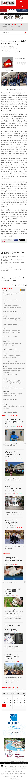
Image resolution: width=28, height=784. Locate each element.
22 (21, 703)
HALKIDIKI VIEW (13, 776)
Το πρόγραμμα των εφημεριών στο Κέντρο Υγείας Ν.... (13, 294)
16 (24, 700)
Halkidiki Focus (13, 48)
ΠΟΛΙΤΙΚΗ (24, 766)
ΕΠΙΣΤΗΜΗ (24, 775)
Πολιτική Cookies (23, 761)
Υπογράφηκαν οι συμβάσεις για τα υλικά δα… (11, 656)
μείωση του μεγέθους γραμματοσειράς (14, 49)
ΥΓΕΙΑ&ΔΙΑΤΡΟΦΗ (22, 768)
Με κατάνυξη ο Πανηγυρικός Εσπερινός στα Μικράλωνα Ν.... (12, 331)
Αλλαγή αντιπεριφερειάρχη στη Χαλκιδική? (13, 488)
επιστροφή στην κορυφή (19, 285)
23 (24, 703)
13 (14, 700)
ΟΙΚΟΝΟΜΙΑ (15, 564)
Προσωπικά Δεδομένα (14, 761)
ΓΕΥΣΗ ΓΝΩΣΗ (23, 773)
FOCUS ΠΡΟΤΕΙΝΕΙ (6, 771)
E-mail (18, 52)
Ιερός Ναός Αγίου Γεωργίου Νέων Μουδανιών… (12, 522)
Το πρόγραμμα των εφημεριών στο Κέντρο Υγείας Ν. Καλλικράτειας (20, 17)
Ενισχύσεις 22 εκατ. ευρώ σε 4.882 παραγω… (12, 591)
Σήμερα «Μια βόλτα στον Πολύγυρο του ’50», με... (13, 407)
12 (11, 700)
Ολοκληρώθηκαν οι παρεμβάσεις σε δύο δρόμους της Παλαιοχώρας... (13, 382)
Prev (4, 444)
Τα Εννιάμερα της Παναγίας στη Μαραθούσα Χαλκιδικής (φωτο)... (12, 306)
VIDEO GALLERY (20, 776)
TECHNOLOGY (6, 776)
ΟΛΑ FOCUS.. (13, 769)
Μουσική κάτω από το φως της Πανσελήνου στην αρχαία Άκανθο (13, 269)
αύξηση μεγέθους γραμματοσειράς (15, 49)
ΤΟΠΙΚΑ (5, 291)
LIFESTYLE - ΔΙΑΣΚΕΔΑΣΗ (14, 773)
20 (14, 703)
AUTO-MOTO (21, 771)
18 (7, 703)
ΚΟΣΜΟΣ (20, 766)
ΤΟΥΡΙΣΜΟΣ (10, 766)
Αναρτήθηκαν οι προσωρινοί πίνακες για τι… (13, 559)
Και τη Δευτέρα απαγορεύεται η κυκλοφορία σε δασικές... (12, 356)
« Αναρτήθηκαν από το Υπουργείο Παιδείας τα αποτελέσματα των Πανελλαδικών (13, 278)
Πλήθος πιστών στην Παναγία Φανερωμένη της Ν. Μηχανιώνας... (13, 319)
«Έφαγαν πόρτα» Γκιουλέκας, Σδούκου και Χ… (13, 454)
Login (20, 7)
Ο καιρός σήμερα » (12, 280)
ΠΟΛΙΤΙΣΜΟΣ (7, 341)
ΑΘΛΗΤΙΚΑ (9, 768)
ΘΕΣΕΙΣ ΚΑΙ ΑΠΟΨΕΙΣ (4, 775)
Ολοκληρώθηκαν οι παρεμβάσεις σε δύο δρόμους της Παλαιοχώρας (9, 17)
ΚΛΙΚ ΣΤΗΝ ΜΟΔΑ (4, 773)
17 (4, 703)
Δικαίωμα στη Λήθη (5, 761)
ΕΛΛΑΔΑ (8, 52)
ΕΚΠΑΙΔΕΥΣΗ (18, 775)
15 (21, 700)
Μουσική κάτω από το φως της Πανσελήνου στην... (12, 344)
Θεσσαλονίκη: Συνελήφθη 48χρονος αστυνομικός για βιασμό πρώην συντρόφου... (13, 370)
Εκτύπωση (13, 52)
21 (17, 703)
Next (25, 444)
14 (17, 700)
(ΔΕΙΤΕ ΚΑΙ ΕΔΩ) (6, 111)
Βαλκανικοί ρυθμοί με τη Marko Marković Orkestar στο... (12, 394)
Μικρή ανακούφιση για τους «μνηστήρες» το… (14, 421)
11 (7, 700)
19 (11, 703)
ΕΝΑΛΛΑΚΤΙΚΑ (12, 775)
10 (4, 700)
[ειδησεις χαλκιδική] (2, 765)
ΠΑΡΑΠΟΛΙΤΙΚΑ (14, 771)
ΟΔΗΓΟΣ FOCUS (13, 778)
